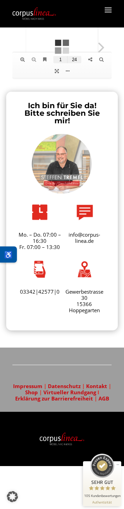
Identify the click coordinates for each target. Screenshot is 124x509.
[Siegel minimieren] (117, 464)
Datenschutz (64, 386)
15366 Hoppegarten (84, 307)
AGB (104, 398)
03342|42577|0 (40, 291)
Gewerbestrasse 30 (84, 294)
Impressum (27, 386)
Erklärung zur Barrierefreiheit (54, 398)
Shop (31, 392)
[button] (12, 496)
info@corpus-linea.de (84, 237)
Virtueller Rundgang (70, 392)
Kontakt (96, 386)
